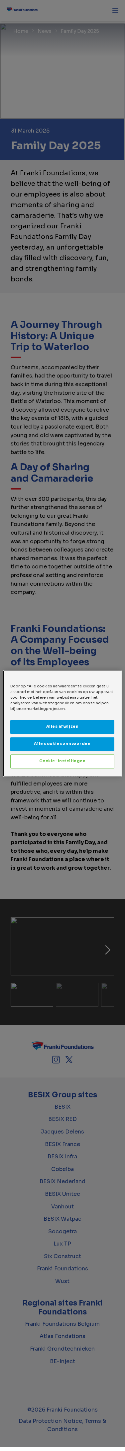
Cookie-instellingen (62, 761)
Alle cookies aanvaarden (62, 744)
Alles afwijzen (62, 727)
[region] (62, 723)
